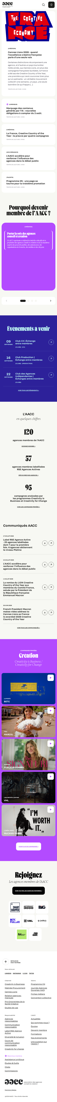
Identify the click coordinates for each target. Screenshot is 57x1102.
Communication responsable (12, 1026)
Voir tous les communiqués (28, 628)
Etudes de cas (11, 1008)
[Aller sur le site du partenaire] (15, 907)
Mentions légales (10, 1090)
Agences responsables (11, 1020)
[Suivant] (50, 300)
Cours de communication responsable (12, 1043)
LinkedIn (8, 973)
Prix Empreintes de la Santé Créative (15, 1002)
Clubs (7, 1067)
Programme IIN (38, 984)
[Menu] (51, 5)
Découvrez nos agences (28, 475)
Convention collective (41, 998)
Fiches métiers (38, 994)
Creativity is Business (15, 984)
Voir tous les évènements (28, 390)
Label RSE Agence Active (13, 1032)
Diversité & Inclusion (14, 1037)
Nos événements (39, 1038)
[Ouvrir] (51, 543)
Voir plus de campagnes (28, 846)
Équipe (34, 1026)
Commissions (11, 1071)
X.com (25, 973)
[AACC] (7, 4)
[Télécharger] (44, 543)
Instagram (17, 973)
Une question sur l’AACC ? (39, 1043)
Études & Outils (12, 1063)
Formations (36, 1034)
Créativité (8, 980)
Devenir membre (39, 1030)
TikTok (31, 973)
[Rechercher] (43, 5)
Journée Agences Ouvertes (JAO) (39, 989)
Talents (33, 980)
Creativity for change (14, 1049)
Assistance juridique (14, 1059)
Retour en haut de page (15, 961)
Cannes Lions (11, 992)
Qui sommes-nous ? (40, 1022)
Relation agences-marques (13, 996)
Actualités (35, 1019)
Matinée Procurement (15, 988)
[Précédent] (6, 300)
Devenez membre (28, 446)
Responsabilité (10, 1015)
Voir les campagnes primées (28, 507)
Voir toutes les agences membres (28, 890)
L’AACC (33, 1015)
